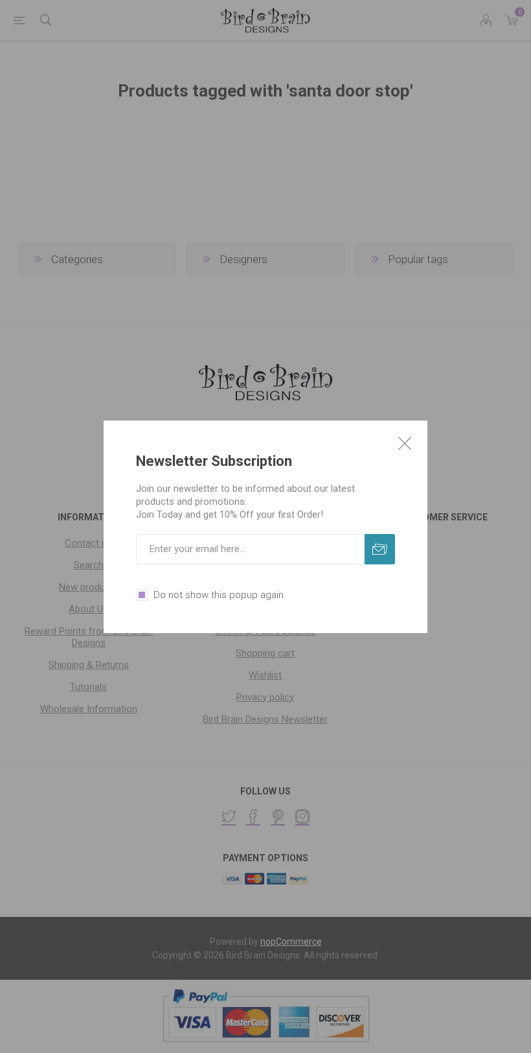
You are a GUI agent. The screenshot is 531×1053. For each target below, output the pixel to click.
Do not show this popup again (218, 595)
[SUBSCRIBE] (380, 549)
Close (404, 443)
